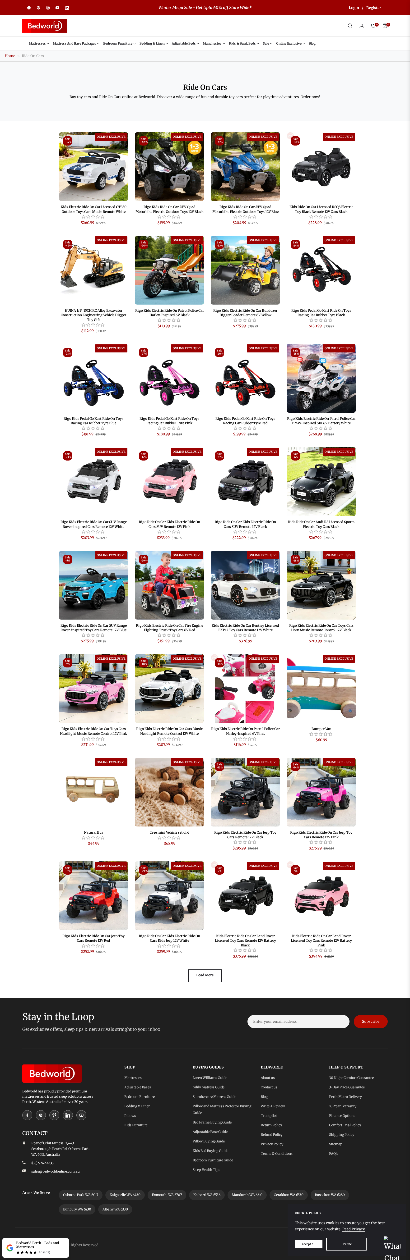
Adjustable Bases (137, 1087)
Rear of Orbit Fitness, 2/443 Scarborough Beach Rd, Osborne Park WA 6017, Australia (60, 1149)
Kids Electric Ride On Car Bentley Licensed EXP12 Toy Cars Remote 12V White (245, 627)
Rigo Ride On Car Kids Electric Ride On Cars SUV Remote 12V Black (245, 524)
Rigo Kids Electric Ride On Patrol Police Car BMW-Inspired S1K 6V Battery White (321, 420)
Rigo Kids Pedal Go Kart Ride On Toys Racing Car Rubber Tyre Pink (169, 420)
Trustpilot (269, 1116)
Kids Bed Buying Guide (210, 1151)
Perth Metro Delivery (345, 1097)
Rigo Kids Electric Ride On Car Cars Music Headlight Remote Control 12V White (169, 731)
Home (10, 56)
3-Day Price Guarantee (347, 1087)
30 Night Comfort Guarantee (351, 1078)
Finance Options (342, 1116)
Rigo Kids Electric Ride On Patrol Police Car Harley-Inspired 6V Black (169, 312)
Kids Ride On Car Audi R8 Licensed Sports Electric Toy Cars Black (321, 524)
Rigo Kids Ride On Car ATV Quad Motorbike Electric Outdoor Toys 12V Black (169, 209)
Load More (205, 975)
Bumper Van (321, 729)
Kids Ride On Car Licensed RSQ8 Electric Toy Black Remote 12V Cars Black (321, 209)
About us (268, 1078)
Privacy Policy (272, 1144)
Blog (264, 1097)
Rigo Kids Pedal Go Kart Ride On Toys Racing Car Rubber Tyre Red (245, 420)
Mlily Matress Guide (208, 1087)
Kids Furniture (136, 1125)
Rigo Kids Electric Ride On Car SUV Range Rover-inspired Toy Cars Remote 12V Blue (94, 627)
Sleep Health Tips (206, 1170)
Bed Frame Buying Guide (212, 1122)
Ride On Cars (33, 56)
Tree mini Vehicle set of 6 (169, 832)
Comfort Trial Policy (345, 1125)
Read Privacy (353, 1229)
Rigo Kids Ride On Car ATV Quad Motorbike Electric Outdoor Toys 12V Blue (245, 209)
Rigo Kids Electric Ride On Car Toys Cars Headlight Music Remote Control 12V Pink (93, 731)
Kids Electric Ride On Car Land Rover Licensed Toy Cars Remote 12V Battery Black (245, 940)
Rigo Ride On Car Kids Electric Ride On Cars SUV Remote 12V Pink (169, 524)
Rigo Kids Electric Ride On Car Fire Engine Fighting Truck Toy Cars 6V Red (169, 627)
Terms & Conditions (277, 1153)
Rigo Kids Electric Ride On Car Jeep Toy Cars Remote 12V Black (245, 834)
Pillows (130, 1116)
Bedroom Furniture (139, 1097)
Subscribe (370, 1021)
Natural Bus (93, 832)
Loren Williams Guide (210, 1078)
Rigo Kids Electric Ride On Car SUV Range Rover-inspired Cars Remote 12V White (94, 524)
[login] (362, 25)
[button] (350, 25)
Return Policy (271, 1125)
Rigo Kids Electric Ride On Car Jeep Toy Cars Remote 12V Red (93, 938)
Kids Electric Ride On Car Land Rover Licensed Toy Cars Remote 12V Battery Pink (321, 940)
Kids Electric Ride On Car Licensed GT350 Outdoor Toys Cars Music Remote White (93, 209)
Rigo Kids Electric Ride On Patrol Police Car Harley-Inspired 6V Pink (245, 731)
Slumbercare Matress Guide (214, 1097)
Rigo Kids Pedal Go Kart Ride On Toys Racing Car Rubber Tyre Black (321, 312)
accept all (308, 1244)
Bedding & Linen (137, 1106)
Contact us (269, 1087)
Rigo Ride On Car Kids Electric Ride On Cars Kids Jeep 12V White (169, 938)
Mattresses (133, 1078)
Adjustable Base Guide (210, 1132)
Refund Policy (272, 1134)
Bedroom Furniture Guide (213, 1160)
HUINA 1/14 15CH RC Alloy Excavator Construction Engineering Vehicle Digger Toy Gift (93, 315)
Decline (346, 1244)
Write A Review (273, 1106)
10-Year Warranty (342, 1106)
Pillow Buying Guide (209, 1141)
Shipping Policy (341, 1134)
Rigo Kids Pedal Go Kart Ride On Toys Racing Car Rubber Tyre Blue (93, 420)
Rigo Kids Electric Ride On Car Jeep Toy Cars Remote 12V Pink (321, 834)
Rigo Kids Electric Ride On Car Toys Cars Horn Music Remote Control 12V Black (321, 627)
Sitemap (335, 1144)
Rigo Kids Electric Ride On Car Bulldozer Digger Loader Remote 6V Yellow (245, 312)
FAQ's (333, 1153)
